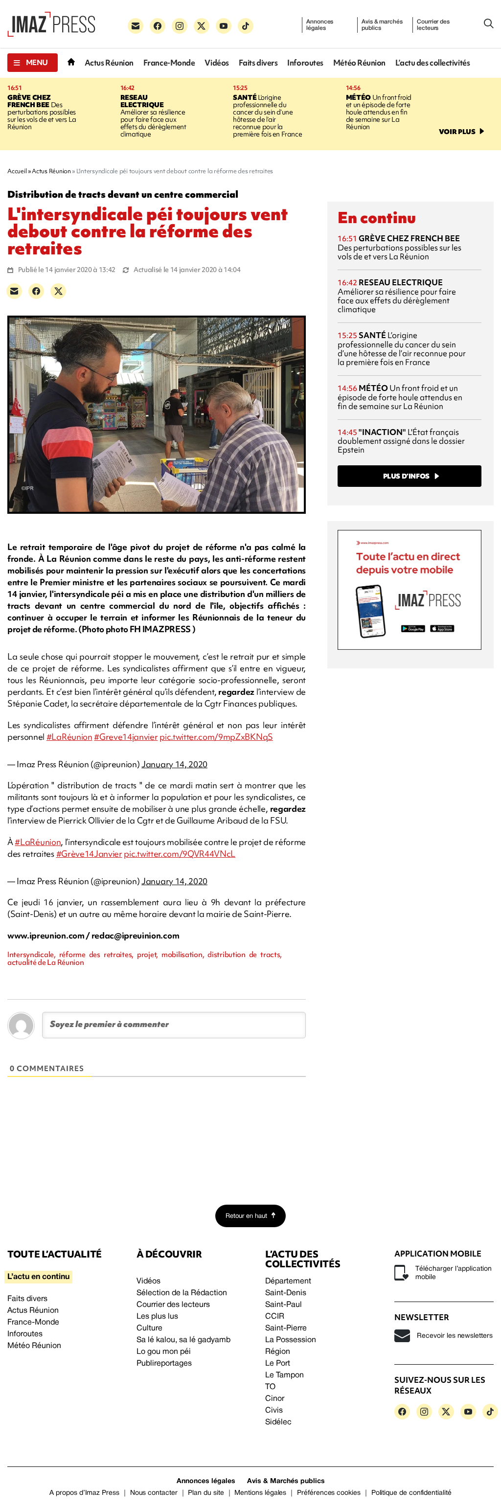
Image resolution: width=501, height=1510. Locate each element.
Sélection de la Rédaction (182, 1293)
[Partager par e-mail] (14, 291)
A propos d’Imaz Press (84, 1493)
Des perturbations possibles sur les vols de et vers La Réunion (41, 112)
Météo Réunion (359, 63)
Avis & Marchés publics (286, 1481)
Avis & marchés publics (382, 25)
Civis (274, 1410)
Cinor (274, 1399)
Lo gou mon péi (164, 1352)
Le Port (277, 1363)
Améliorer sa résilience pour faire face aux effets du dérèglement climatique (153, 115)
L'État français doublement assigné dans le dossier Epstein (401, 441)
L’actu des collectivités (432, 63)
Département (288, 1281)
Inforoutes (305, 63)
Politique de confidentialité (411, 1493)
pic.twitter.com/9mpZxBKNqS (216, 736)
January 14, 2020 (174, 764)
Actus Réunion (109, 63)
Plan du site (206, 1493)
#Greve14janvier (126, 736)
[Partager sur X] (58, 291)
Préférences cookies (329, 1493)
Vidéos (216, 63)
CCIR (274, 1316)
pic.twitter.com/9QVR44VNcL (179, 853)
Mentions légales (260, 1493)
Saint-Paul (283, 1305)
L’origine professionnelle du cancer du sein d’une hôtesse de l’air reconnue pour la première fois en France (267, 115)
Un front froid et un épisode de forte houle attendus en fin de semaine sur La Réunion (378, 112)
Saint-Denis (285, 1293)
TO (270, 1387)
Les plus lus (157, 1316)
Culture (149, 1328)
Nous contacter (154, 1493)
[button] (32, 62)
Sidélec (278, 1422)
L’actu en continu (38, 1277)
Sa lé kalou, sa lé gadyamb (183, 1340)
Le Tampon (284, 1375)
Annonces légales (319, 25)
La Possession (290, 1340)
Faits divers (258, 63)
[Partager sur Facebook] (36, 291)
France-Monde (169, 63)
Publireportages (164, 1363)
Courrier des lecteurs (433, 25)
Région (277, 1352)
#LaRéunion (69, 736)
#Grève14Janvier (89, 853)
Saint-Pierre (286, 1328)
